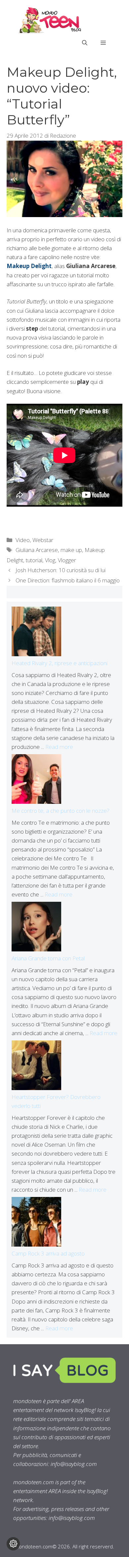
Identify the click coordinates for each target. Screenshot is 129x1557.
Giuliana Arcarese (37, 550)
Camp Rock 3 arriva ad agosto (48, 1253)
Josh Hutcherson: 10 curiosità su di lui (61, 570)
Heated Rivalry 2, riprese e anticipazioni (60, 663)
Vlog (50, 560)
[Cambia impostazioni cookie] (13, 1543)
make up (71, 550)
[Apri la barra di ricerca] (84, 42)
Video (23, 540)
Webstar (42, 540)
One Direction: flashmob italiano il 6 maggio (68, 580)
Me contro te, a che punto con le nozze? (60, 810)
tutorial (34, 560)
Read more (59, 747)
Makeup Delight (29, 266)
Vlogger (67, 560)
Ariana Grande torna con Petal (48, 958)
